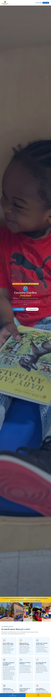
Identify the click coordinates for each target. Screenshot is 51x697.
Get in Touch (45, 2)
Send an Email (33, 309)
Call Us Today (19, 309)
